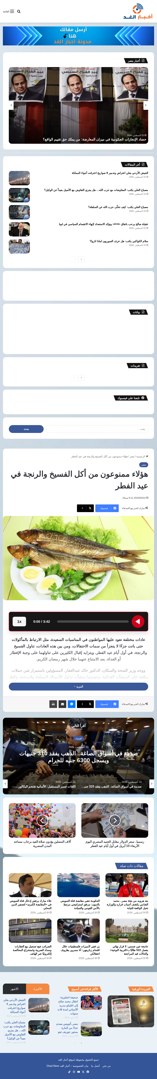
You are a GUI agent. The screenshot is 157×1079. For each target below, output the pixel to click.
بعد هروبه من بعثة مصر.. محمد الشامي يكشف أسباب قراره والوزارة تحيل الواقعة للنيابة (127, 904)
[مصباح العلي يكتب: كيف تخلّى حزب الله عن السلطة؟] (19, 212)
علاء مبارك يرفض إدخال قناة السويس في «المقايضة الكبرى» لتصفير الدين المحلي (31, 904)
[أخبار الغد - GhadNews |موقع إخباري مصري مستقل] (137, 11)
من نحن (106, 1065)
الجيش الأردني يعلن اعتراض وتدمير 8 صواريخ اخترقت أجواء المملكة (110, 172)
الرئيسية (141, 456)
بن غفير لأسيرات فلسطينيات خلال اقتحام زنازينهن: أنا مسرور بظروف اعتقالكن (80, 950)
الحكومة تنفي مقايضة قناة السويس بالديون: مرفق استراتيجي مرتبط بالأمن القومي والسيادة (80, 904)
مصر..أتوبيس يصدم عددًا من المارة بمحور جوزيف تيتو (67, 1027)
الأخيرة (38, 988)
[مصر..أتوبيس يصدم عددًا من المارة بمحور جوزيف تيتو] (91, 1029)
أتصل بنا (95, 1065)
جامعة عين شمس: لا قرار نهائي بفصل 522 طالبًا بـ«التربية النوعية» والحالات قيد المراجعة (129, 950)
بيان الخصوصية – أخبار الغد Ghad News (67, 1065)
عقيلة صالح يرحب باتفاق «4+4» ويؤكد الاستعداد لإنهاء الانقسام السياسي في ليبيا (103, 224)
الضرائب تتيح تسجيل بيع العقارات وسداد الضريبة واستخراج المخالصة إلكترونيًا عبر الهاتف (32, 950)
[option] (78, 756)
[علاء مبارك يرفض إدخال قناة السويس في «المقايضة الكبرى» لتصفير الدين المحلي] (30, 885)
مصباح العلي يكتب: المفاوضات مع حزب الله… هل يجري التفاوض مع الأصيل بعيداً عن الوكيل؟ (96, 189)
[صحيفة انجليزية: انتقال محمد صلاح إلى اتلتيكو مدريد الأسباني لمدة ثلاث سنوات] (91, 1002)
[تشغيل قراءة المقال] (138, 621)
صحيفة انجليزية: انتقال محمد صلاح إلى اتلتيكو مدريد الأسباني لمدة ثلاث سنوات (67, 1005)
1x (19, 621)
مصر (132, 456)
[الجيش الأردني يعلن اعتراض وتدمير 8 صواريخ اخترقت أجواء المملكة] (19, 178)
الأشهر (14, 988)
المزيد (79, 686)
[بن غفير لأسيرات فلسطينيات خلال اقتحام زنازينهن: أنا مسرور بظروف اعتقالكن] (78, 931)
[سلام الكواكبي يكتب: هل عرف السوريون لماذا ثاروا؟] (19, 246)
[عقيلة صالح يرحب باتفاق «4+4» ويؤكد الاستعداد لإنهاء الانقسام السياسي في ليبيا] (19, 229)
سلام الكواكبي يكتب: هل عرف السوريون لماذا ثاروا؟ (119, 241)
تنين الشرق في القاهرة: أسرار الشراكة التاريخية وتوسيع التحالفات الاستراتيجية (90, 139)
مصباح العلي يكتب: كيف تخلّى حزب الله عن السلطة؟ (118, 207)
